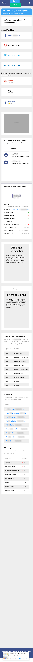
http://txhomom (21, 209)
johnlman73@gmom (17, 413)
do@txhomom (15, 425)
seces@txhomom (16, 437)
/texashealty (14, 35)
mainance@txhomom (18, 429)
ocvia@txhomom (16, 417)
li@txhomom (15, 441)
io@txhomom (15, 409)
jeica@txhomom (16, 421)
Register (16, 5)
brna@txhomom (16, 433)
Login (11, 13)
